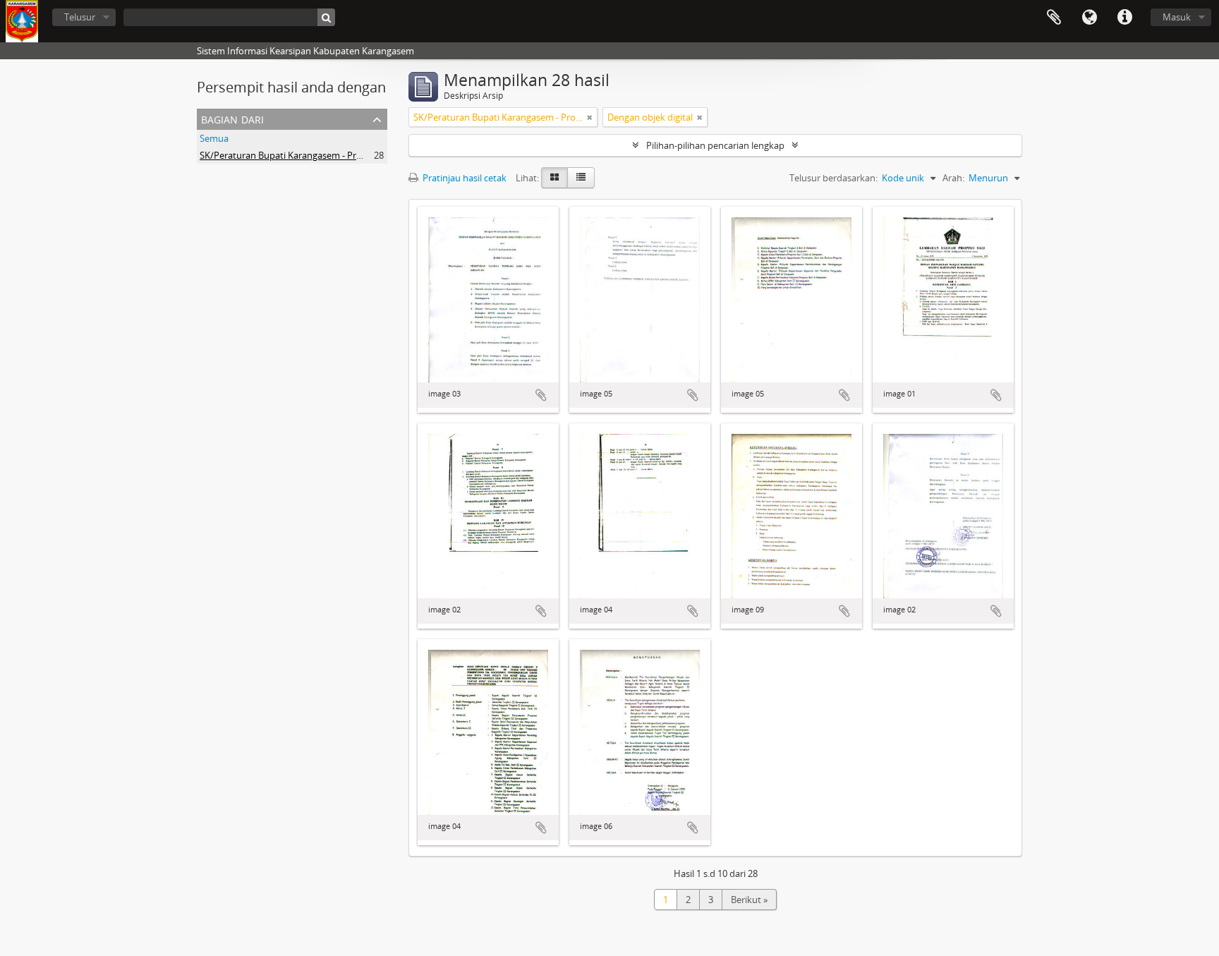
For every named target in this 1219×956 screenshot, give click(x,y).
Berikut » (749, 899)
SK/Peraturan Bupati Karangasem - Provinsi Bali (299, 155)
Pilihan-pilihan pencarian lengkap (715, 145)
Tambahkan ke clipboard (541, 395)
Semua (214, 138)
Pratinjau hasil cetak (463, 177)
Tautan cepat (1124, 17)
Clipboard (1054, 17)
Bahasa (1089, 17)
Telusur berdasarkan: (833, 177)
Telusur (79, 17)
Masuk (1177, 17)
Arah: (953, 177)
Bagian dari (232, 118)
